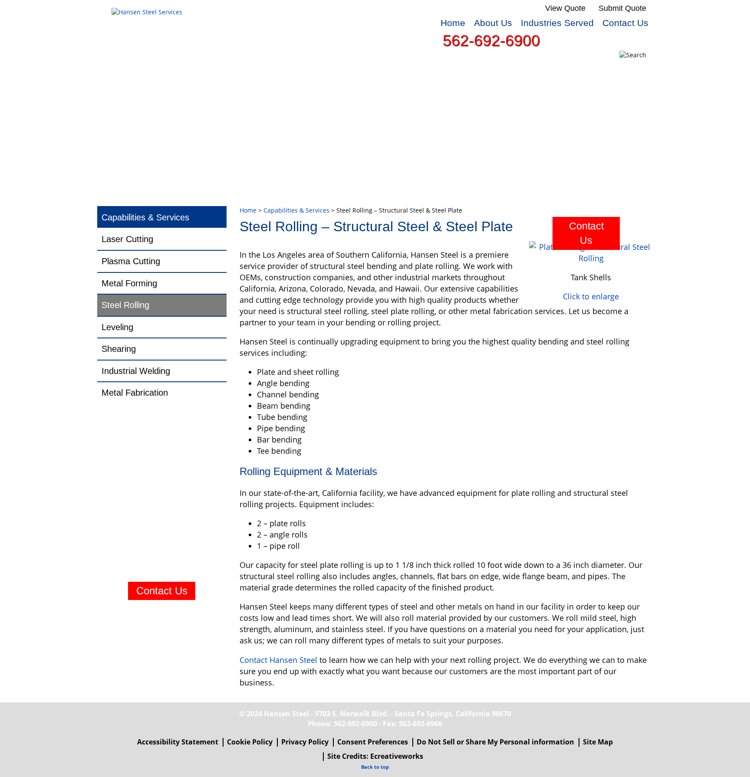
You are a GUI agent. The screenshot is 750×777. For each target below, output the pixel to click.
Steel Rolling (125, 305)
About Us (493, 23)
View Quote (565, 8)
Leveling (117, 327)
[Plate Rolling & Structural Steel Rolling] (591, 252)
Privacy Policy (305, 742)
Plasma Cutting (131, 261)
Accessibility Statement (177, 742)
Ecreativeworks (396, 756)
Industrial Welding (136, 371)
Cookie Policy (250, 742)
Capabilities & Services (166, 72)
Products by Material (421, 72)
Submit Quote (622, 8)
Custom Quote (150, 88)
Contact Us (625, 23)
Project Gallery (539, 72)
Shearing (119, 349)
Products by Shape (295, 72)
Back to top (375, 767)
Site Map (598, 742)
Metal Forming (129, 283)
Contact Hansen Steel (278, 660)
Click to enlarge (591, 296)
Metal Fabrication (135, 392)
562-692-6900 (491, 40)
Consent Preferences (372, 742)
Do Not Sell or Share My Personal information (495, 742)
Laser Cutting (127, 239)
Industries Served (557, 23)
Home (453, 23)
